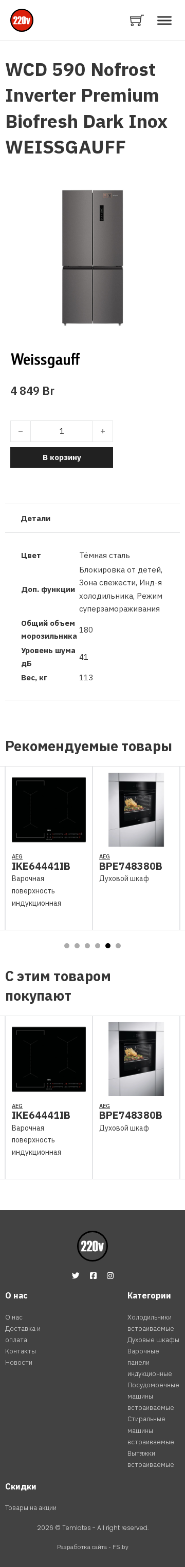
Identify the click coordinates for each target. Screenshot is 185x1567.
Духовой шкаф (124, 878)
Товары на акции (31, 1507)
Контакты (20, 1351)
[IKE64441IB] (49, 840)
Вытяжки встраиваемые (150, 1459)
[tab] (66, 945)
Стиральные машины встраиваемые (150, 1430)
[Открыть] (164, 20)
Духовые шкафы (153, 1339)
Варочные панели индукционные (149, 1362)
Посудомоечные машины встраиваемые (153, 1396)
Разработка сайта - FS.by (92, 1547)
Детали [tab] (35, 518)
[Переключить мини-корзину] (137, 20)
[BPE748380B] (136, 840)
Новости (18, 1362)
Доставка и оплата (23, 1334)
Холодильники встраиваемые (150, 1323)
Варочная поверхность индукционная (36, 891)
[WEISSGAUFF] (45, 359)
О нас (14, 1317)
